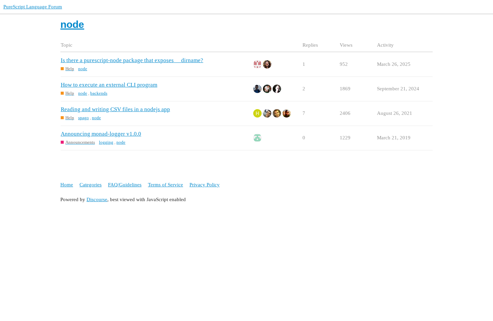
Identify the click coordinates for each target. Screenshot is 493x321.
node (82, 68)
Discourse (97, 199)
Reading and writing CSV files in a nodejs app (115, 109)
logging (106, 142)
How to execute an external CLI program (109, 85)
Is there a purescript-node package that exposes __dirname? (132, 60)
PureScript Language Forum (32, 6)
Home (66, 184)
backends (98, 93)
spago (83, 117)
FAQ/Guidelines (125, 184)
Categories (90, 184)
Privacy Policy (204, 184)
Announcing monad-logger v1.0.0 (101, 134)
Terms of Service (165, 184)
